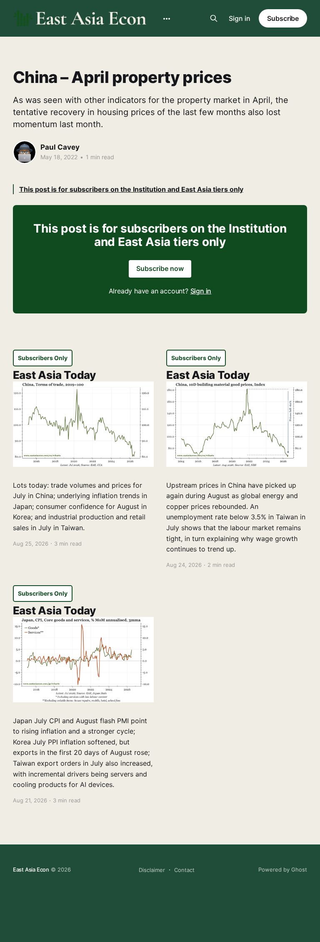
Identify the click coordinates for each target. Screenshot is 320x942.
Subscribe (283, 18)
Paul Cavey (60, 147)
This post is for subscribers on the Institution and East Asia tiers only (131, 189)
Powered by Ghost (282, 869)
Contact (184, 870)
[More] (166, 19)
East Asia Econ (31, 869)
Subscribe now (160, 268)
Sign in (239, 18)
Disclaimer (152, 870)
